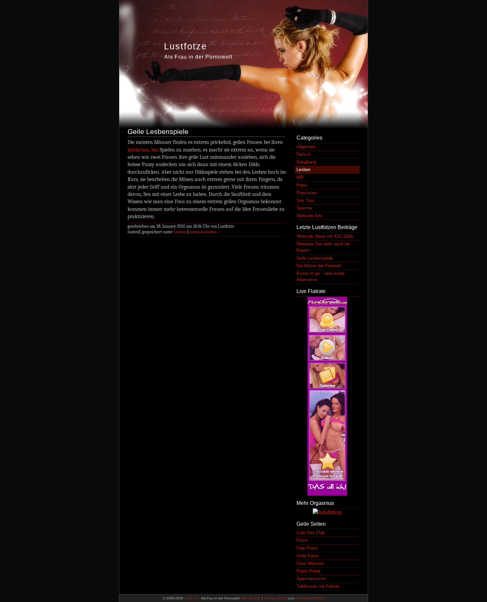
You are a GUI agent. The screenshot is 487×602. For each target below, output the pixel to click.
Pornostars (307, 192)
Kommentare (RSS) (309, 598)
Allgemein (306, 146)
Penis (302, 185)
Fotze (302, 540)
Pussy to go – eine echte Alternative (321, 276)
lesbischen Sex (143, 150)
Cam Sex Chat (311, 532)
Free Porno (307, 548)
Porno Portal (308, 571)
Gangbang (306, 161)
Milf (300, 177)
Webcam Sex (309, 215)
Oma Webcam (310, 563)
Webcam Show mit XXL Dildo (325, 236)
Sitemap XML (251, 598)
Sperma (304, 208)
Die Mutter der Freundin (319, 265)
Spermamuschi (311, 578)
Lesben (180, 231)
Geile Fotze (308, 555)
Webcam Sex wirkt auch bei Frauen (323, 247)
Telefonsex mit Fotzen (318, 586)
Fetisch (304, 154)
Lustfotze (185, 46)
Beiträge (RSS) (275, 598)
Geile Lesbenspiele (158, 131)
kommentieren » (204, 231)
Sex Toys (306, 200)
